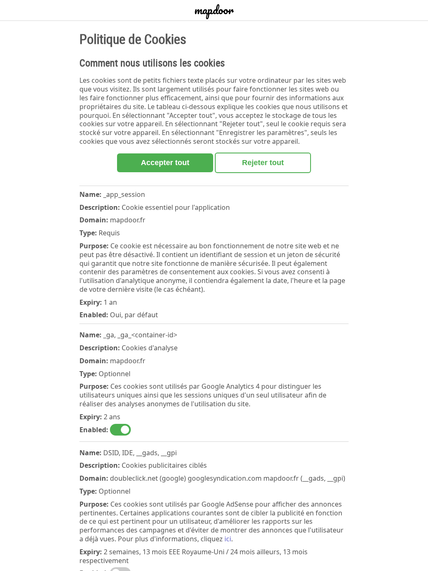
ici (227, 538)
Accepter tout (165, 162)
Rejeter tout (263, 162)
